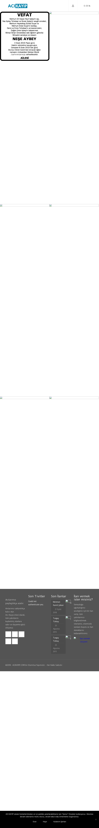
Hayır (45, 822)
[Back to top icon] (91, 665)
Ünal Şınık (63, 390)
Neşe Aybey (15, 54)
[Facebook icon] (82, 665)
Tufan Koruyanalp (71, 582)
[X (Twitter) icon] (85, 665)
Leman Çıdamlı (19, 390)
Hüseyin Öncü (17, 582)
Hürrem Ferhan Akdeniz (68, 195)
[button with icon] (8, 634)
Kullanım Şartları (59, 822)
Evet (34, 822)
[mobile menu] (64, 6)
